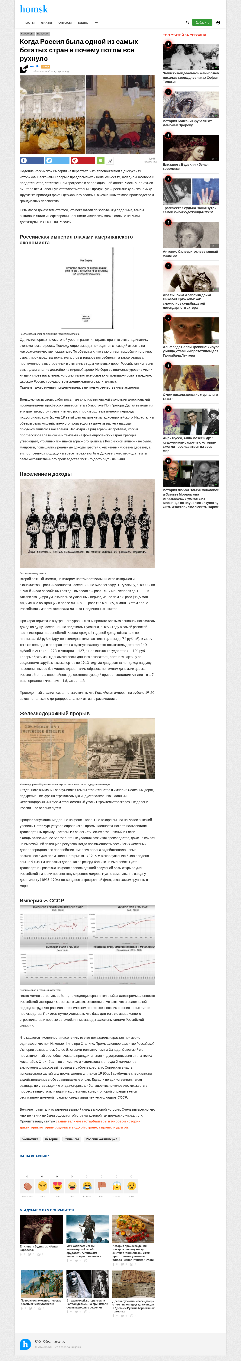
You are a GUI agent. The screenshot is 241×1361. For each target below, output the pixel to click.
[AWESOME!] (27, 1186)
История (42, 33)
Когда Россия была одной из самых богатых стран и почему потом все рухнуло (79, 49)
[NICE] (42, 1186)
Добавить (202, 22)
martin (35, 66)
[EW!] (131, 1186)
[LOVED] (57, 1186)
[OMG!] (116, 1186)
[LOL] (72, 1186)
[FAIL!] (102, 1186)
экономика (30, 1139)
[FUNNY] (87, 1186)
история (51, 1139)
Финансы (27, 33)
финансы (72, 1139)
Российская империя (101, 1139)
